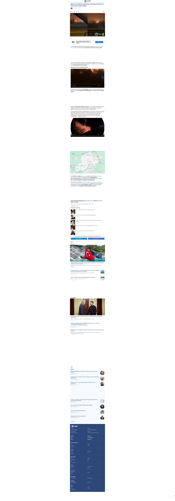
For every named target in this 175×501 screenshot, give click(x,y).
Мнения (72, 369)
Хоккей (72, 452)
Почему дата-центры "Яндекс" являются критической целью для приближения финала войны (85, 377)
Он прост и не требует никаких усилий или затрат (78, 278)
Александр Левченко (74, 417)
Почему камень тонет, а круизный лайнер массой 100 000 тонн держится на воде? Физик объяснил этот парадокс (85, 271)
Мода (88, 488)
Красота (72, 488)
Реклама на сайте (73, 431)
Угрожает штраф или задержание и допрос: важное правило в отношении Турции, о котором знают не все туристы (87, 263)
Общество (89, 439)
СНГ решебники (73, 462)
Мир (71, 437)
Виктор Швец (73, 373)
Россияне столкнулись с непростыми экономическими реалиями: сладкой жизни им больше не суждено (84, 400)
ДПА (88, 459)
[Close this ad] (174, 495)
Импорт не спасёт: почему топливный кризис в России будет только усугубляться (83, 383)
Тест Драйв (72, 466)
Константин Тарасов (74, 379)
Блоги (72, 439)
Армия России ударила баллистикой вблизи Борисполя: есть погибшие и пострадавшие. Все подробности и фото (85, 324)
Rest (72, 366)
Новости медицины (73, 482)
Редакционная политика (74, 432)
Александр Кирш (73, 406)
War (79, 7)
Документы (89, 431)
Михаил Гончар (73, 384)
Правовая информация (74, 429)
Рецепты (72, 472)
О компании (72, 428)
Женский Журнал (73, 489)
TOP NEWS (73, 297)
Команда (89, 428)
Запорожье (72, 445)
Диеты (72, 473)
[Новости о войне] (72, 242)
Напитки (89, 472)
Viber (100, 200)
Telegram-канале (90, 200)
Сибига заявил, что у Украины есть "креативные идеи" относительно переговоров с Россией (87, 330)
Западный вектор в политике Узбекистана (78, 416)
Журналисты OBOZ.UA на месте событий (93, 432)
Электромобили (90, 466)
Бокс (88, 452)
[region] (87, 55)
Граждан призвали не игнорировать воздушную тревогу (79, 325)
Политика (89, 436)
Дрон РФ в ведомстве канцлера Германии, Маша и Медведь (81, 405)
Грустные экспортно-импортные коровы (78, 410)
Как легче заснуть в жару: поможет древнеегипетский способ (83, 277)
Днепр (88, 445)
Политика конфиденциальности (92, 429)
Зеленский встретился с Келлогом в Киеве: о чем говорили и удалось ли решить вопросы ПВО (87, 317)
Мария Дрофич (75, 7)
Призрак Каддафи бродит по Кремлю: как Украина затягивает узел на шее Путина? (84, 372)
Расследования (90, 437)
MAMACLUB (89, 482)
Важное (72, 244)
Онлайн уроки (73, 459)
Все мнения (73, 421)
